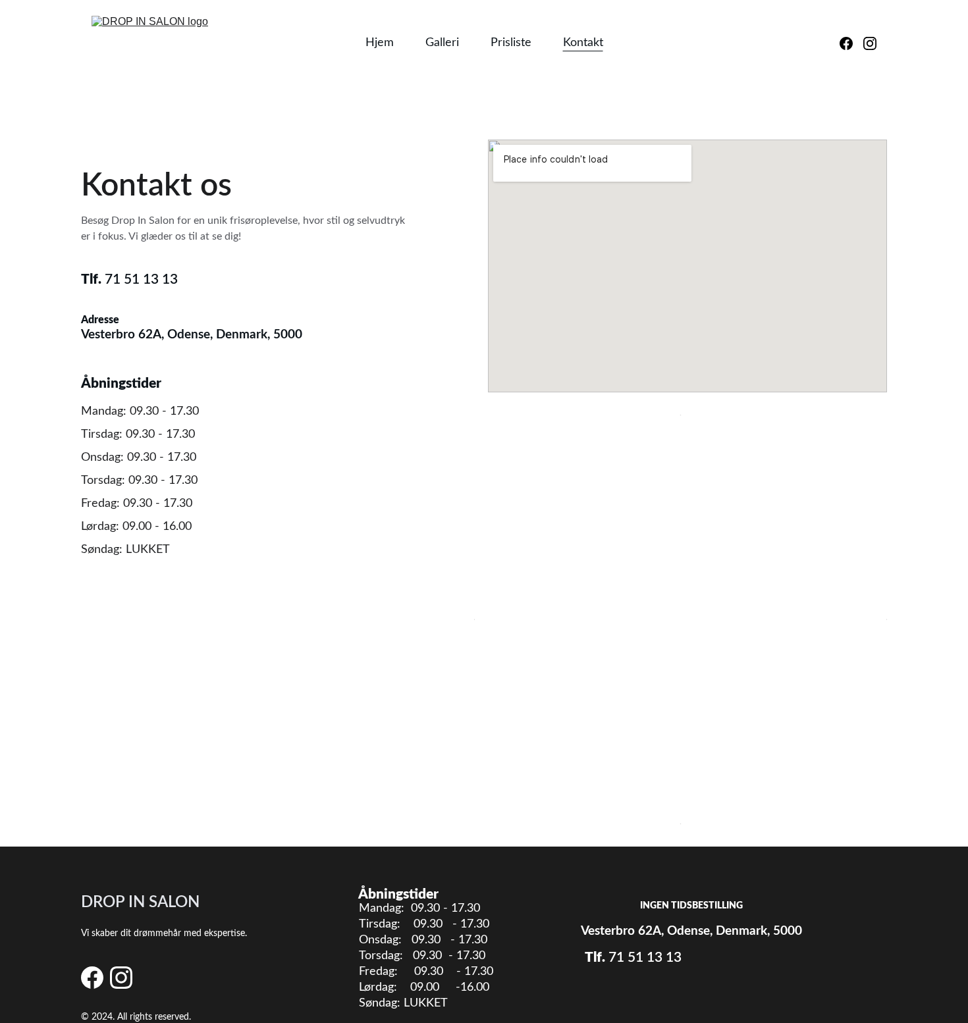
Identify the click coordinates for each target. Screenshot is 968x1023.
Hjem (379, 43)
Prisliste (511, 43)
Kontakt (583, 43)
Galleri (442, 43)
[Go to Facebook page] (851, 43)
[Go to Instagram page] (869, 43)
